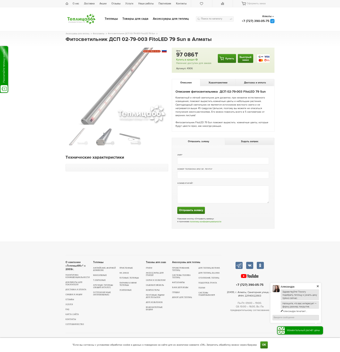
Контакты (181, 3)
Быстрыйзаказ (245, 58)
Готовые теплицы (129, 278)
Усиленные (126, 290)
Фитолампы (178, 282)
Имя (179, 155)
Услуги (129, 3)
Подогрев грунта (208, 283)
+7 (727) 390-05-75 (255, 21)
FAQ (67, 309)
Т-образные (99, 280)
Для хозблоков (154, 302)
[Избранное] (201, 3)
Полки (202, 288)
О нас (76, 3)
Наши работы (146, 3)
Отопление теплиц (209, 278)
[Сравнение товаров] (222, 3)
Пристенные (126, 268)
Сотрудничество (75, 324)
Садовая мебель (155, 285)
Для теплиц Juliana (209, 273)
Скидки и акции (74, 294)
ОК (264, 345)
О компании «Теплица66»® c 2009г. (76, 266)
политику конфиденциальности (205, 222)
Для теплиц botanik (209, 268)
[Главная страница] (68, 3)
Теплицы (111, 18)
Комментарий (184, 183)
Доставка (89, 3)
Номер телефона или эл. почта (194, 169)
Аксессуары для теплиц (171, 18)
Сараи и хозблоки (156, 280)
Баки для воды (180, 287)
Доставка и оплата (76, 289)
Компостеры (153, 290)
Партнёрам (164, 3)
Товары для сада (135, 18)
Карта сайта (72, 314)
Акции (103, 3)
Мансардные (100, 275)
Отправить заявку (191, 210)
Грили (149, 268)
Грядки (176, 292)
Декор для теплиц (182, 297)
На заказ (124, 273)
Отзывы (116, 3)
